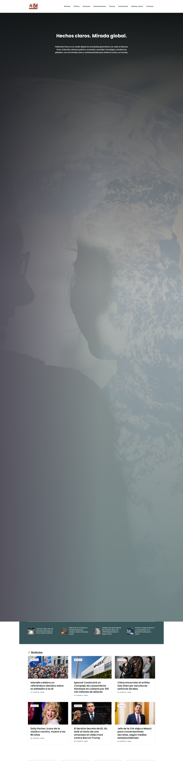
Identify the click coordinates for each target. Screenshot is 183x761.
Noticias (67, 6)
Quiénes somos (137, 6)
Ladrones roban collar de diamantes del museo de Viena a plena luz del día (44, 631)
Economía (86, 6)
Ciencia (112, 6)
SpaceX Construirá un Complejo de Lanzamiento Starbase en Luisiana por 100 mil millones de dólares (91, 687)
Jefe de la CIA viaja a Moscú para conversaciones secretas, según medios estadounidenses (134, 733)
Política (76, 6)
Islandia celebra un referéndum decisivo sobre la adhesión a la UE (47, 685)
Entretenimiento (100, 6)
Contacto (149, 6)
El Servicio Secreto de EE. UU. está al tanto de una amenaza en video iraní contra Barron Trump (91, 733)
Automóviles (123, 6)
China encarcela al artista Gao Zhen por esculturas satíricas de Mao (133, 685)
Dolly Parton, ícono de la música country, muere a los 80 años (47, 731)
